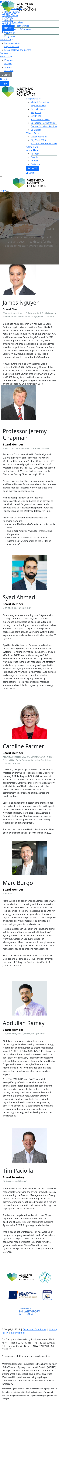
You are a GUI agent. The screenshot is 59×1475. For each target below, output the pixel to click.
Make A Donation (40, 102)
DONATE (6, 74)
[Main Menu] (1, 176)
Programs (9, 36)
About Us (5, 56)
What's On (5, 39)
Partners (8, 70)
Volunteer (36, 129)
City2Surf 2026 (11, 46)
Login (5, 79)
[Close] (7, 191)
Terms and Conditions (34, 1329)
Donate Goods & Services (44, 126)
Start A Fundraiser (40, 119)
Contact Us (5, 53)
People (8, 63)
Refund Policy (18, 1332)
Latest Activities (12, 43)
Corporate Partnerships (43, 122)
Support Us (7, 13)
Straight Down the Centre (17, 49)
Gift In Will (36, 115)
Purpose (8, 60)
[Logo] (19, 6)
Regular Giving (38, 105)
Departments (38, 109)
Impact (8, 67)
